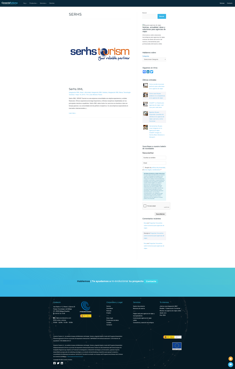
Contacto (229, 3)
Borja (145, 223)
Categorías (145, 56)
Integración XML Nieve (115, 92)
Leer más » (72, 113)
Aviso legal (109, 318)
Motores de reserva (139, 308)
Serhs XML (76, 89)
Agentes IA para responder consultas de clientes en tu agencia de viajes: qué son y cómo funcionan (156, 116)
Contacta (151, 281)
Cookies (108, 322)
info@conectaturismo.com (63, 318)
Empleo (108, 313)
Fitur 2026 (163, 315)
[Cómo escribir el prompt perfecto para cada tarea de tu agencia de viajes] (145, 85)
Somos (108, 306)
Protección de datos (112, 320)
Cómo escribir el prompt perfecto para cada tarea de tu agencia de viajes (156, 86)
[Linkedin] (62, 363)
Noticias (222, 3)
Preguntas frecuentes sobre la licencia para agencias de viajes (154, 225)
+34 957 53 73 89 (59, 313)
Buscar (144, 13)
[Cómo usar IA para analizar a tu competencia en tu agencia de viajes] (145, 94)
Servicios (43, 3)
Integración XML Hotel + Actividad (80, 92)
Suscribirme (160, 214)
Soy (24, 3)
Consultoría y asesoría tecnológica (143, 322)
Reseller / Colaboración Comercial (170, 308)
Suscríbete (109, 308)
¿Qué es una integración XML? (169, 306)
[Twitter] (58, 363)
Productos (32, 3)
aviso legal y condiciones (152, 170)
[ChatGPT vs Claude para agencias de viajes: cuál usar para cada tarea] (145, 104)
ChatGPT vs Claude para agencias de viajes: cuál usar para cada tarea (156, 105)
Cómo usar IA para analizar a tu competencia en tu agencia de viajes (157, 96)
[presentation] (26, 3)
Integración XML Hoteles (99, 92)
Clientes (51, 3)
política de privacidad (158, 167)
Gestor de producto (139, 306)
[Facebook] (54, 363)
